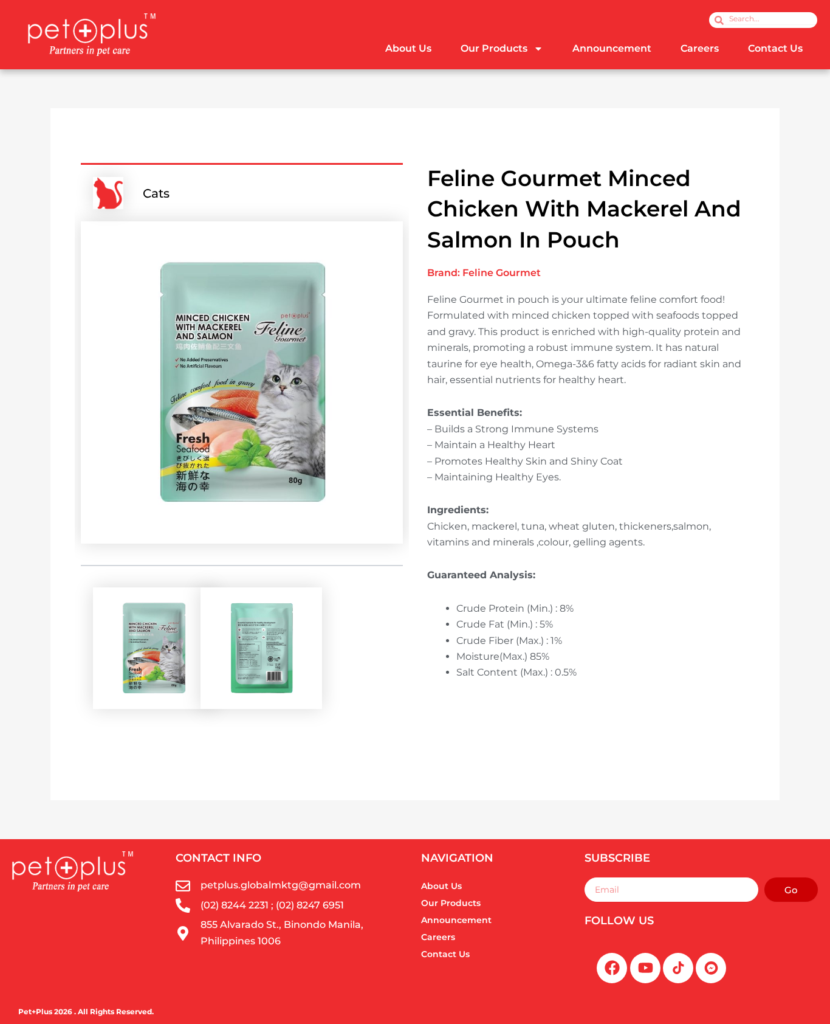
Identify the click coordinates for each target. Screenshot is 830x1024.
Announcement (611, 48)
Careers (700, 48)
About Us (408, 48)
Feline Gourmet (501, 272)
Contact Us (775, 48)
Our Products (494, 48)
